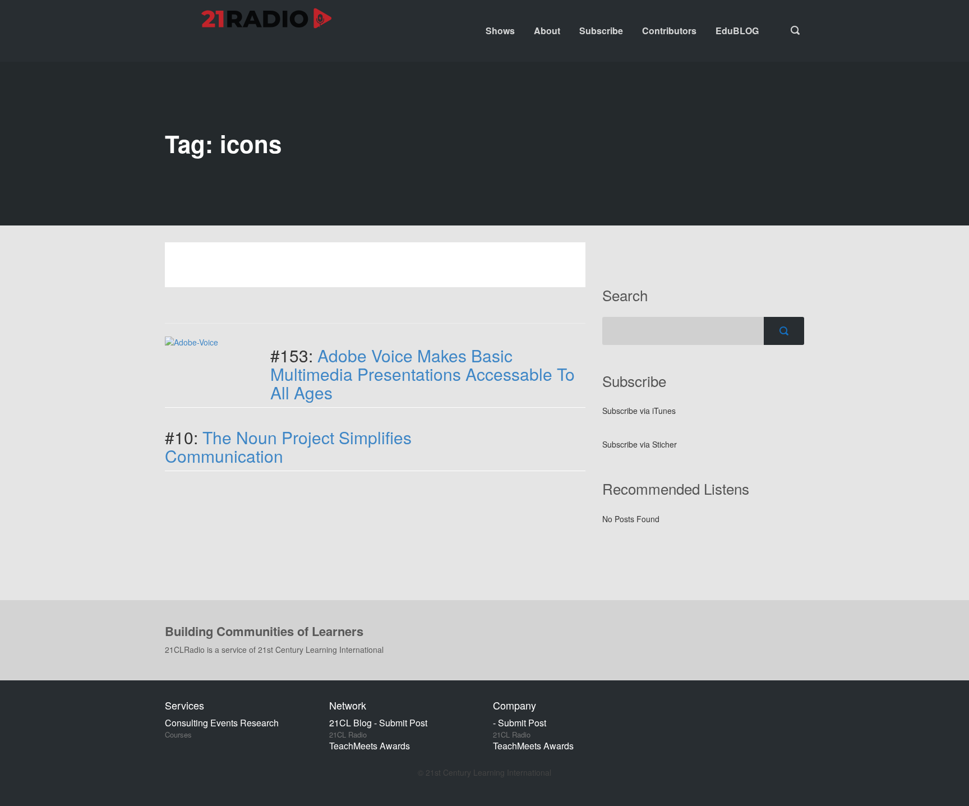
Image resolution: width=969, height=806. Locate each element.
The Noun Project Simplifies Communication (288, 446)
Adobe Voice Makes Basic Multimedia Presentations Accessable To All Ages (422, 373)
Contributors (669, 30)
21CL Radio (348, 735)
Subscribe (601, 30)
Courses (178, 735)
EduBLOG (737, 30)
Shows (500, 30)
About (547, 30)
